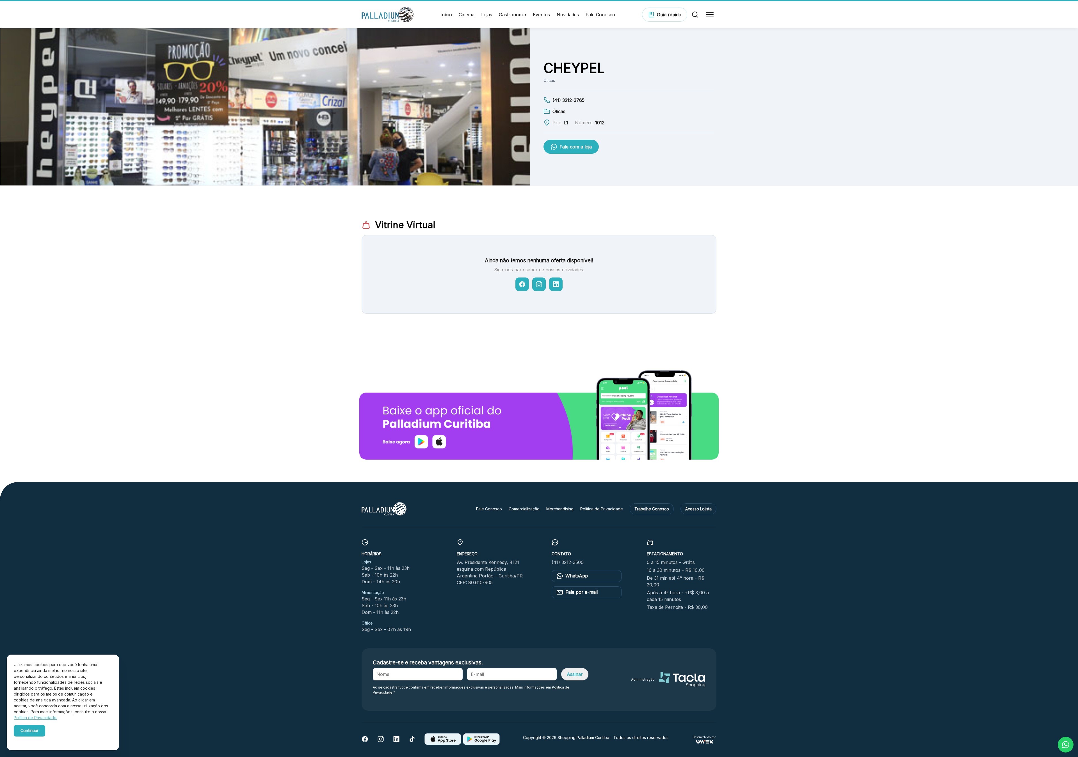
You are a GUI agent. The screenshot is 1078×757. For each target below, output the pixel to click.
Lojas (486, 14)
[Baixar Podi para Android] (481, 743)
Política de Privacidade (601, 508)
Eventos (541, 14)
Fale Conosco (600, 14)
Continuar (29, 730)
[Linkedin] (396, 741)
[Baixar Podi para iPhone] (442, 743)
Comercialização (524, 508)
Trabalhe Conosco (651, 508)
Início (446, 14)
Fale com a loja (575, 147)
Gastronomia (512, 14)
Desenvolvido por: (704, 737)
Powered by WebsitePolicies (37, 740)
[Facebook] (365, 741)
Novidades (568, 14)
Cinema (466, 14)
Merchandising (560, 508)
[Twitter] (412, 741)
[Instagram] (380, 741)
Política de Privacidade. (35, 717)
